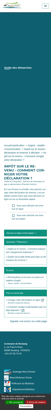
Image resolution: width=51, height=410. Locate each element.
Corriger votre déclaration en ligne (26, 300)
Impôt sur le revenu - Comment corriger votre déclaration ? (25, 156)
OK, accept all (16, 402)
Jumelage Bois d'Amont (23, 371)
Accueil (9, 72)
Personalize (26, 406)
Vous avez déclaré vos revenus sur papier (28, 217)
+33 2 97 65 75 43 (12, 353)
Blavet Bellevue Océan (21, 377)
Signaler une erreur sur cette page (28, 321)
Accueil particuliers (14, 145)
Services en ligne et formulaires (20, 233)
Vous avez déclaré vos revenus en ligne (28, 207)
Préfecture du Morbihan (22, 383)
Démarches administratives (20, 76)
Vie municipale (25, 72)
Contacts (8, 338)
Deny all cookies (37, 402)
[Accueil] (18, 6)
